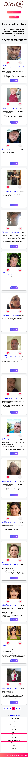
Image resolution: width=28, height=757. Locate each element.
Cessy (14, 737)
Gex (14, 726)
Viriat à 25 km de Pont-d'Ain (9, 108)
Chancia (14, 751)
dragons (4, 189)
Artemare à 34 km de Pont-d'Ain (10, 398)
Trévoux (14, 734)
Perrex (14, 745)
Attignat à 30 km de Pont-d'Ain (10, 274)
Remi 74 (4, 397)
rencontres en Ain (15, 715)
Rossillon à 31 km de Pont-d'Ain (10, 315)
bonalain (4, 438)
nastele (4, 645)
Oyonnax (14, 721)
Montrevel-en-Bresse (14, 740)
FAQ (6, 755)
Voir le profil (14, 80)
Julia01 (4, 521)
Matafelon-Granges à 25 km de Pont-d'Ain (13, 67)
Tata (3, 231)
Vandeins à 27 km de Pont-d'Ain (10, 191)
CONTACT (24, 755)
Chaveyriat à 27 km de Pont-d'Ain (11, 149)
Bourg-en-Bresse (14, 718)
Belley (14, 732)
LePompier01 (5, 148)
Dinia (3, 562)
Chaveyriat (14, 743)
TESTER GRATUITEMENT (14, 12)
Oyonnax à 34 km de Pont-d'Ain (10, 440)
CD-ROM (4, 355)
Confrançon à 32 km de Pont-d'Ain (11, 357)
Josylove (4, 480)
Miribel (14, 729)
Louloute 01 (5, 107)
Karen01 (4, 314)
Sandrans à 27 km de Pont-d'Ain (10, 232)
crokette (4, 65)
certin (3, 272)
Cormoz (14, 748)
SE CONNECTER (14, 16)
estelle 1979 (5, 604)
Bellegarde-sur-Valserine (14, 724)
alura (3, 687)
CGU (10, 755)
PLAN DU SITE (16, 755)
